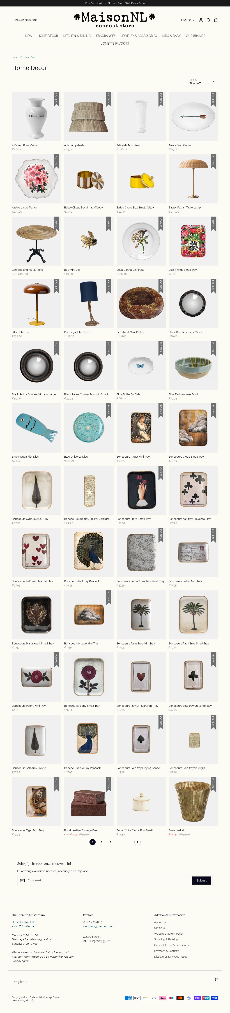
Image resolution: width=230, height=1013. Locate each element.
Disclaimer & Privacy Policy (170, 956)
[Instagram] (216, 979)
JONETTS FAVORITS (115, 43)
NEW (28, 36)
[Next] (137, 843)
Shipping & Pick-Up (166, 939)
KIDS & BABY (171, 36)
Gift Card (159, 928)
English (186, 20)
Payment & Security (166, 951)
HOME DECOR (48, 36)
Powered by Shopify (23, 1000)
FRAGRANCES (106, 36)
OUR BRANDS (195, 36)
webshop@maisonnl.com (98, 926)
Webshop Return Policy (168, 933)
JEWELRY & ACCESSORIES (139, 36)
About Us (160, 922)
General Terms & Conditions (171, 945)
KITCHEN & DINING (77, 36)
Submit (202, 880)
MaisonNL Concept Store (45, 997)
